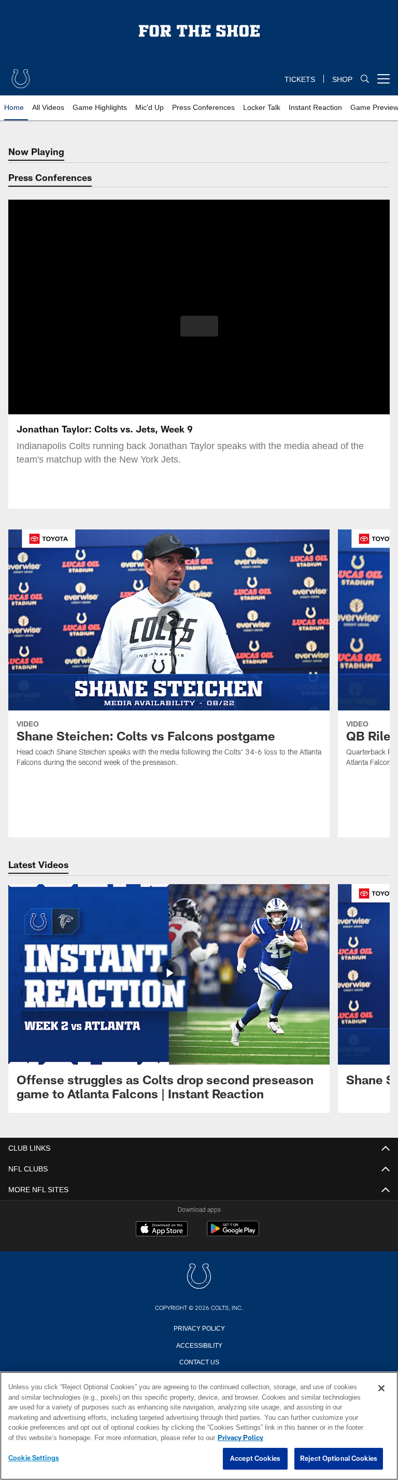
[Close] (381, 1388)
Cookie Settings (33, 1458)
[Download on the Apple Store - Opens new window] (161, 1230)
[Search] (365, 79)
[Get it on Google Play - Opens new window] (233, 1234)
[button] (199, 326)
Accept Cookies (255, 1459)
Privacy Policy (199, 1327)
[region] (199, 1426)
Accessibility (199, 1344)
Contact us (199, 1361)
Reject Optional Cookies (338, 1459)
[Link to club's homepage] (20, 74)
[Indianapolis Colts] (199, 1277)
